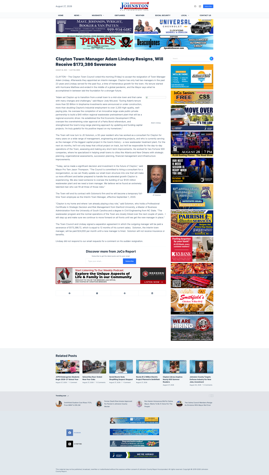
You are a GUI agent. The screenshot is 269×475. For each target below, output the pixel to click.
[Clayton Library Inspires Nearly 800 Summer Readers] (175, 366)
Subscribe (208, 6)
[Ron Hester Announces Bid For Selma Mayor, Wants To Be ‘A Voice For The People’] (139, 404)
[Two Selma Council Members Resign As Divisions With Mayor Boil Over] (179, 404)
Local (184, 15)
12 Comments (100, 382)
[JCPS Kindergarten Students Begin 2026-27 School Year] (67, 366)
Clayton (72, 70)
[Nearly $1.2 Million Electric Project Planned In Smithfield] (148, 366)
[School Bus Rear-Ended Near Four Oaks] (94, 366)
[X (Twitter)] (200, 6)
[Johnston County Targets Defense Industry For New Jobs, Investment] (201, 366)
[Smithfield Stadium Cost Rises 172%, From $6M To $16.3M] (59, 404)
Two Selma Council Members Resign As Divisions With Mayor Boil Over (198, 404)
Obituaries (120, 15)
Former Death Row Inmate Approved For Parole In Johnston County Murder (118, 403)
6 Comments (208, 385)
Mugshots (97, 15)
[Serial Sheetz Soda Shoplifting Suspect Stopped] (121, 366)
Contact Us (205, 15)
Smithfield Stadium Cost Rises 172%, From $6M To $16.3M (78, 404)
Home (60, 15)
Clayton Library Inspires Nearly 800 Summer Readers (172, 379)
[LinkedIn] (152, 293)
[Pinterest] (124, 293)
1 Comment (73, 382)
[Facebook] (195, 6)
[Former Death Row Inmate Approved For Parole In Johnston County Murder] (99, 404)
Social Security (162, 15)
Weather (140, 15)
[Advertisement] (195, 432)
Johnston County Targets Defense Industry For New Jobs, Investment (200, 379)
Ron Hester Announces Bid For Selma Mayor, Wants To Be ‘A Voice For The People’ (158, 403)
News (76, 15)
